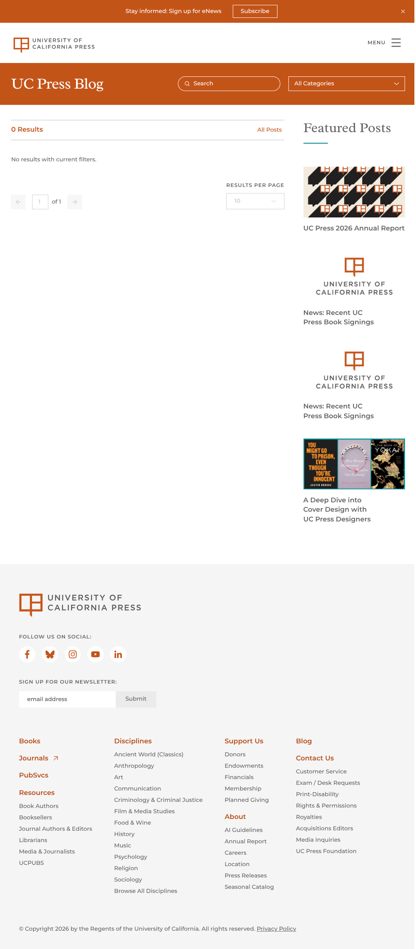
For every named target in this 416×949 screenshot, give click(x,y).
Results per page (255, 185)
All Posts (269, 129)
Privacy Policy (276, 928)
